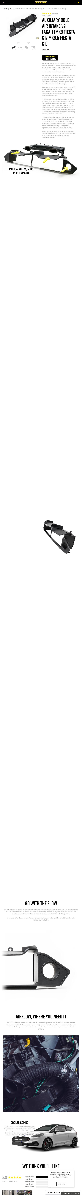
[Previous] (18, 42)
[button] (64, 1193)
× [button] (73, 1169)
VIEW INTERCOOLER (19, 1140)
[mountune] (41, 2)
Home (5, 9)
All (11, 9)
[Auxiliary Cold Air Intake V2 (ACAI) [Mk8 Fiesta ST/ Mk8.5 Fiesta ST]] (23, 25)
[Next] (28, 42)
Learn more (61, 1184)
